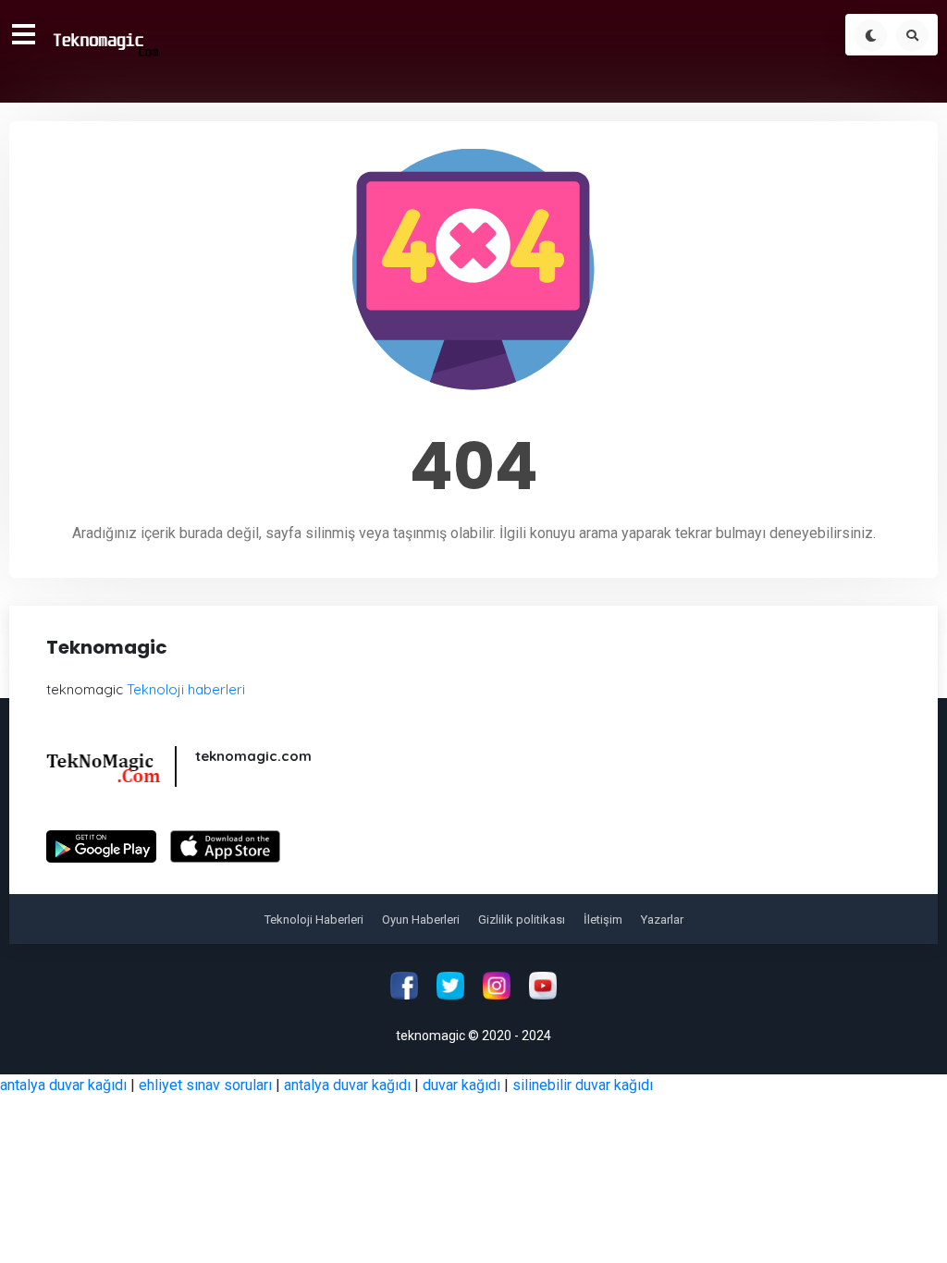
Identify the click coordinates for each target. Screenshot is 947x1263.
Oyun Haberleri (421, 919)
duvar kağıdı (461, 1085)
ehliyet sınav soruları (205, 1085)
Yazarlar (662, 919)
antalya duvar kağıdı (63, 1085)
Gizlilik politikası (521, 919)
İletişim (603, 919)
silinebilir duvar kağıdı (582, 1085)
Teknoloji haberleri (186, 689)
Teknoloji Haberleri (313, 919)
